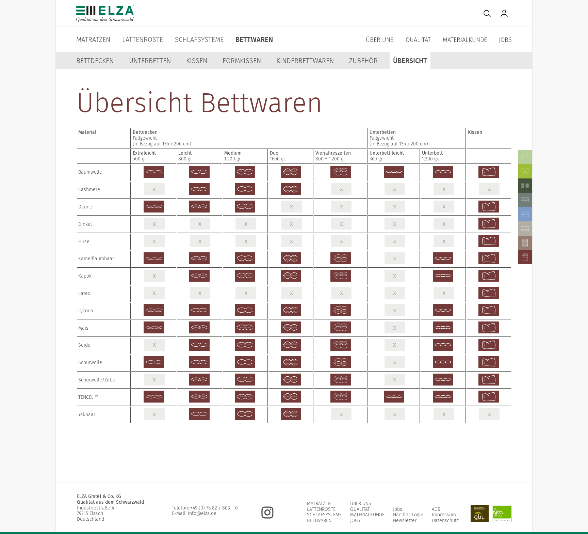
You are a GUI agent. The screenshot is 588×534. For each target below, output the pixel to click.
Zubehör (363, 61)
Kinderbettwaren (305, 61)
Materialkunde (465, 40)
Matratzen (93, 39)
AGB (436, 509)
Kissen (196, 61)
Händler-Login (408, 515)
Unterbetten (150, 61)
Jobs (505, 40)
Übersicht (410, 61)
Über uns (380, 40)
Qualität (418, 40)
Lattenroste (142, 39)
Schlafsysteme (199, 39)
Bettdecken (95, 61)
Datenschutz (445, 520)
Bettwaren (254, 39)
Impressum (444, 515)
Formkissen (242, 61)
